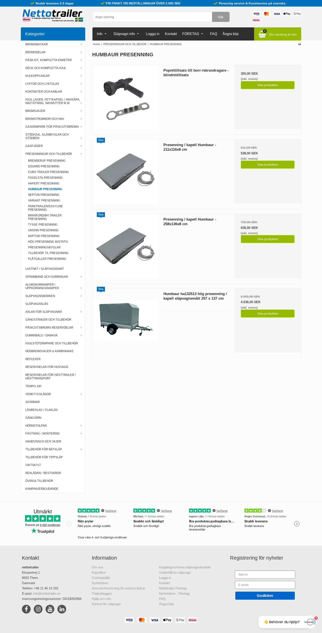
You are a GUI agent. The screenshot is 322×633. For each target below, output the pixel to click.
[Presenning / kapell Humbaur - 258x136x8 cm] (125, 247)
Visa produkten (267, 85)
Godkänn (265, 595)
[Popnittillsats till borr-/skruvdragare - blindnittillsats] (125, 98)
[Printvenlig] (299, 44)
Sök (220, 17)
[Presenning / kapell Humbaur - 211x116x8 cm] (125, 173)
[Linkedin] (61, 610)
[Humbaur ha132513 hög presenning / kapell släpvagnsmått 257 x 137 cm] (125, 321)
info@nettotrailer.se (46, 593)
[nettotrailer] (52, 16)
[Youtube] (50, 610)
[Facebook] (26, 610)
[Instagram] (38, 610)
